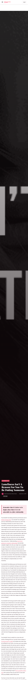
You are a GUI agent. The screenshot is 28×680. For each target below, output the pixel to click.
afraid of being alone (6, 519)
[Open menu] (2, 2)
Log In (24, 2)
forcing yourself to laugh (7, 641)
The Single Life (5, 480)
